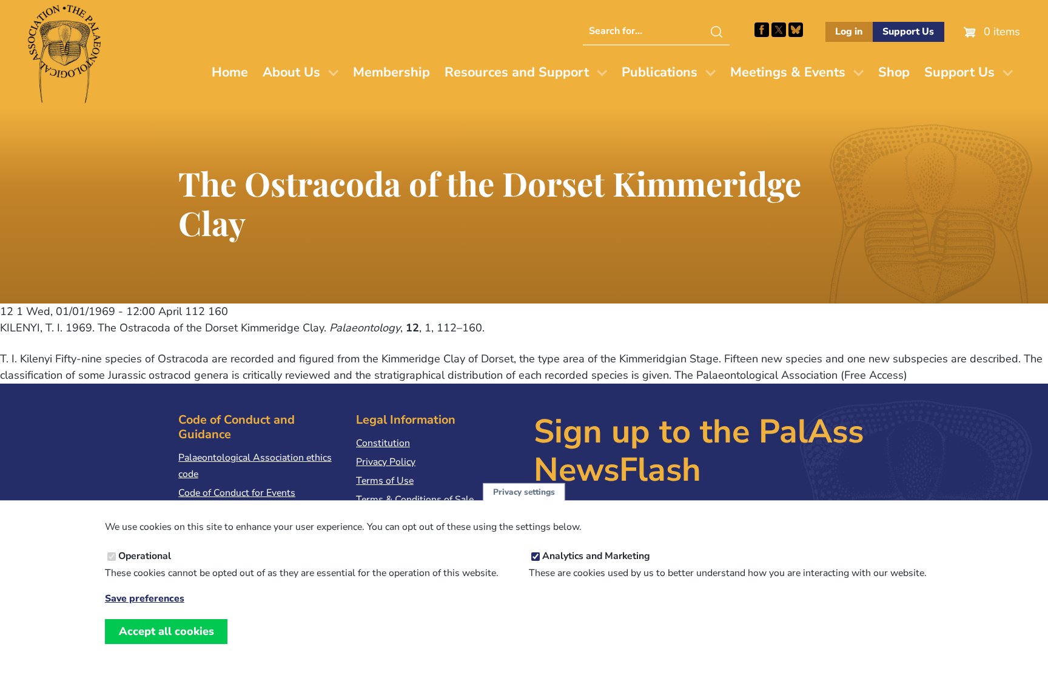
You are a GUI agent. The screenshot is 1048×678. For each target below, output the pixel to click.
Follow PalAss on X (778, 29)
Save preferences (144, 598)
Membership (391, 72)
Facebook (761, 29)
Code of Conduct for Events (236, 493)
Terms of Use (385, 480)
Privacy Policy (385, 462)
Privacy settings (524, 492)
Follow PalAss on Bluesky (795, 29)
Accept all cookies (166, 631)
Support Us (908, 31)
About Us (291, 72)
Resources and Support (517, 72)
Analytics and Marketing (596, 556)
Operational (144, 556)
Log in (848, 31)
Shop (894, 72)
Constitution (383, 443)
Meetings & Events (787, 72)
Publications (659, 72)
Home (230, 72)
